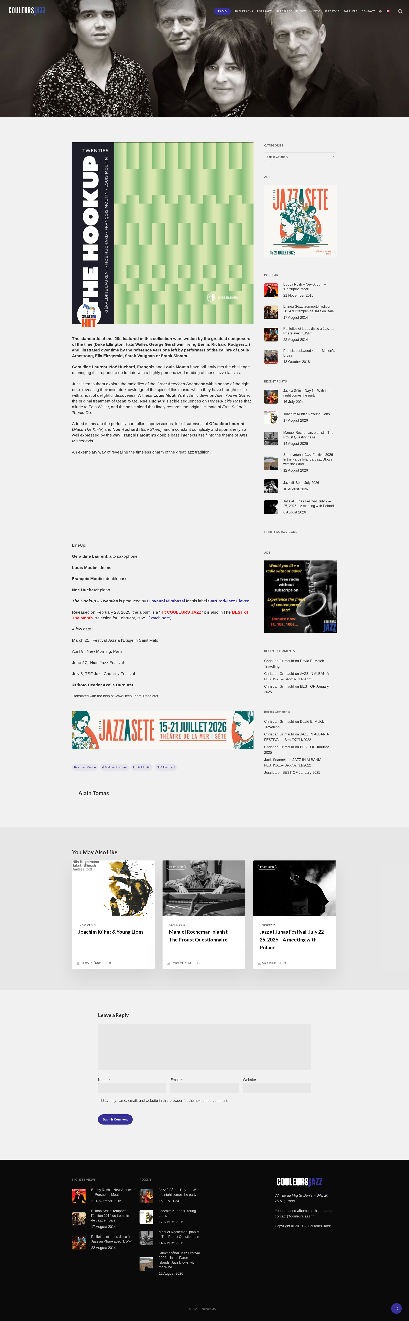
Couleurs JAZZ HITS (184, 90)
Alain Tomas (93, 793)
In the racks (215, 90)
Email (176, 1080)
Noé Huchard (166, 767)
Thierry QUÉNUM (90, 962)
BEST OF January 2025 (301, 773)
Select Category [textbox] (277, 156)
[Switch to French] (388, 11)
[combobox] (300, 156)
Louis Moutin (141, 767)
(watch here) (159, 618)
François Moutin (85, 767)
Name (104, 1080)
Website (249, 1080)
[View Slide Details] (163, 730)
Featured (176, 867)
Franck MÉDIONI (181, 962)
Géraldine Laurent (114, 767)
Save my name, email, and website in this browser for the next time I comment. (165, 1101)
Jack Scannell (275, 760)
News (235, 90)
